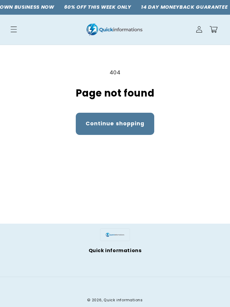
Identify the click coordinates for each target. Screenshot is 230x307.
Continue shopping (115, 123)
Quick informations (123, 300)
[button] (14, 29)
